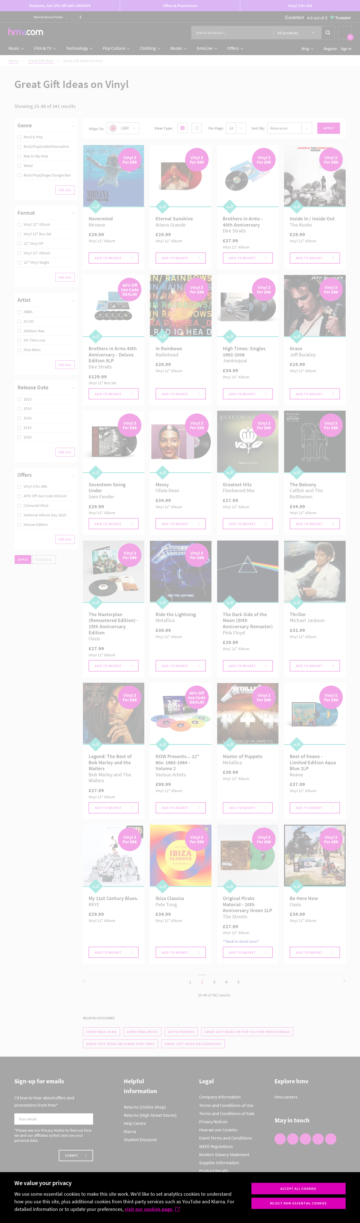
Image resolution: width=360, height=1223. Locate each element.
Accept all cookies (298, 1188)
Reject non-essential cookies (298, 1203)
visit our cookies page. (149, 1209)
